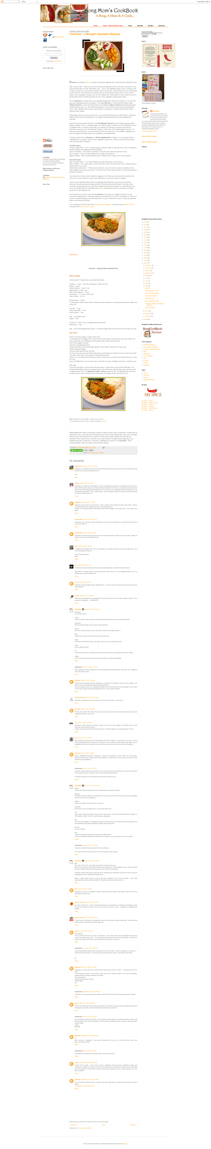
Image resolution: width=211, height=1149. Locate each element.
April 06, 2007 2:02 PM (90, 519)
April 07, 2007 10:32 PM (92, 785)
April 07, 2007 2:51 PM (87, 753)
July (146, 278)
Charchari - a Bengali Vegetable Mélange (94, 34)
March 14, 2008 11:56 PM (88, 967)
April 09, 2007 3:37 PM (91, 902)
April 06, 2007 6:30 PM (84, 565)
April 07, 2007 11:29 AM (84, 738)
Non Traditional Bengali (150, 347)
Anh (76, 889)
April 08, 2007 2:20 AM (84, 889)
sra (76, 722)
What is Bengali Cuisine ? (150, 142)
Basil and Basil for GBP (152, 301)
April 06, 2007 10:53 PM (92, 609)
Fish (144, 358)
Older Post (133, 1125)
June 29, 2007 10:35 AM (90, 948)
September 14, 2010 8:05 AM (90, 1035)
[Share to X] (88, 450)
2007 (145, 263)
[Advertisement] (51, 102)
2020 (145, 229)
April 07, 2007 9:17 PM (90, 768)
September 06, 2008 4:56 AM (91, 991)
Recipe (145, 377)
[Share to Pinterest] (92, 450)
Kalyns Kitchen (129, 204)
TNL (76, 546)
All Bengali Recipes (149, 345)
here (102, 188)
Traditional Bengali (94, 452)
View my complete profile (149, 131)
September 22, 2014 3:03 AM (88, 1062)
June (147, 281)
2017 (145, 237)
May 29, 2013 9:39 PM (89, 1051)
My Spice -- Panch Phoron (149, 408)
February (148, 313)
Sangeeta (78, 502)
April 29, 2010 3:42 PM (90, 1016)
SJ (75, 582)
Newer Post (73, 1125)
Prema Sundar (79, 902)
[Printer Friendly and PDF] (76, 450)
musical (77, 753)
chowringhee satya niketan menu (85, 1086)
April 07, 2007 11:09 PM (92, 861)
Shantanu (78, 709)
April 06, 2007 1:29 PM (86, 483)
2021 (145, 227)
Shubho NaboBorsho (151, 296)
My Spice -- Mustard (148, 406)
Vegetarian (146, 354)
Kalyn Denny (79, 917)
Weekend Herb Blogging (102, 204)
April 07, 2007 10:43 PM (90, 845)
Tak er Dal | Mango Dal (152, 293)
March (147, 311)
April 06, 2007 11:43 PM (90, 667)
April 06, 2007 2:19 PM (85, 546)
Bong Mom (78, 609)
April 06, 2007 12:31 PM (90, 466)
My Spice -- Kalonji (147, 410)
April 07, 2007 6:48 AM (88, 709)
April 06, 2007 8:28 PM (86, 596)
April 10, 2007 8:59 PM (90, 917)
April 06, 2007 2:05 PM (89, 533)
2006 (145, 319)
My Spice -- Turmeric (148, 404)
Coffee (77, 596)
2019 (145, 232)
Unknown (78, 680)
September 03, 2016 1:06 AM (90, 1079)
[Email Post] (103, 447)
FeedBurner (57, 61)
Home (104, 1125)
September (148, 273)
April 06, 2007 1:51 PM (88, 502)
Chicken (145, 360)
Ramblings (146, 365)
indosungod (78, 533)
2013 (145, 247)
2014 (145, 245)
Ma (88, 452)
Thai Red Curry (149, 298)
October (147, 270)
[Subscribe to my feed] (45, 37)
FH (75, 565)
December (148, 265)
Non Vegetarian (148, 356)
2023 (145, 222)
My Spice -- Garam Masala (150, 403)
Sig (76, 738)
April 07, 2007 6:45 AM (92, 697)
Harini (77, 1003)
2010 (145, 255)
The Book (146, 375)
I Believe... (148, 288)
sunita (77, 483)
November (148, 268)
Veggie (102, 452)
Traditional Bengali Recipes (151, 349)
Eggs (144, 351)
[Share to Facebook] (90, 450)
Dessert (145, 362)
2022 (145, 224)
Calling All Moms (150, 307)
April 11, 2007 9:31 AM (85, 931)
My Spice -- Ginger (147, 401)
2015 (145, 242)
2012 (145, 250)
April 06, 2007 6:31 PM (84, 582)
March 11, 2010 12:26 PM (87, 1003)
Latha (76, 931)
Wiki (87, 82)
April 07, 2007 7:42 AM (84, 722)
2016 (145, 240)
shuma (77, 1062)
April (146, 286)
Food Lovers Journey (87, 206)
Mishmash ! (78, 466)
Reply (76, 477)
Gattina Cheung (79, 697)
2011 (145, 253)
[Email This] (84, 450)
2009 (145, 258)
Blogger (125, 1143)
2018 (145, 235)
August (147, 275)
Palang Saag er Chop (151, 291)
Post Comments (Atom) (84, 1128)
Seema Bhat (78, 519)
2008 (145, 260)
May (146, 283)
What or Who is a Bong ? (149, 136)
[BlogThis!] (86, 450)
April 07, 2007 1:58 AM (88, 680)
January (147, 316)
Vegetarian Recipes (149, 379)
